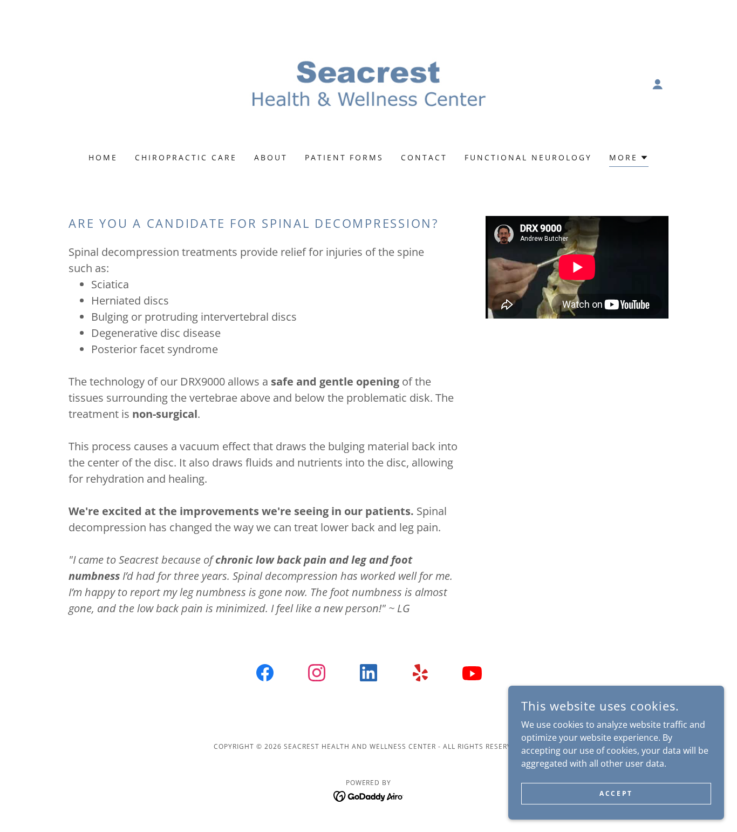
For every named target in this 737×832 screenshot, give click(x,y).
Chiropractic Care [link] (186, 157)
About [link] (271, 157)
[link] (369, 83)
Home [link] (103, 157)
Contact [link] (424, 157)
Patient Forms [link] (344, 157)
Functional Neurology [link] (528, 157)
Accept (615, 793)
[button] (657, 84)
